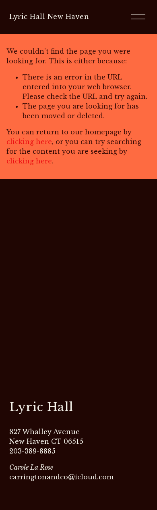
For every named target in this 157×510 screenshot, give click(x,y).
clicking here (29, 142)
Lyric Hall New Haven (49, 17)
